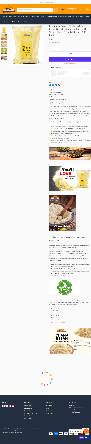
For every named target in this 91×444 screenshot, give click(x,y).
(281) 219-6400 (76, 412)
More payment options (70, 63)
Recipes (25, 21)
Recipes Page (49, 413)
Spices (27, 16)
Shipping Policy (28, 408)
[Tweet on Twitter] (53, 85)
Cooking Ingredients (52, 16)
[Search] (55, 10)
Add (87, 73)
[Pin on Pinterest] (59, 85)
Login (87, 16)
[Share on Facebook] (50, 85)
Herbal (14, 21)
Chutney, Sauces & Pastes (37, 16)
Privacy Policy (28, 405)
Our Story (9, 16)
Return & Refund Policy (30, 413)
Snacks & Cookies (6, 21)
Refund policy (28, 418)
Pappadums (71, 16)
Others (19, 21)
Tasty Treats (79, 16)
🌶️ (86, 431)
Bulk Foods (63, 16)
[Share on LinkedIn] (56, 85)
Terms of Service (28, 411)
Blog (47, 408)
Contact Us (49, 411)
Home (3, 16)
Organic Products (18, 16)
